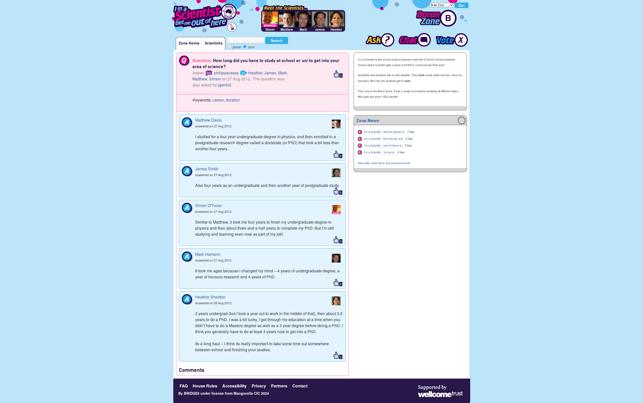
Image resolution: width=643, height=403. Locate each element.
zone (251, 47)
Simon (215, 79)
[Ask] (378, 40)
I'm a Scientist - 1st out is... (380, 152)
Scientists (214, 43)
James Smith (206, 169)
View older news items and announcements (384, 163)
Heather (255, 73)
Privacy (259, 386)
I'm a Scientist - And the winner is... (385, 132)
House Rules (205, 386)
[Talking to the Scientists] (414, 40)
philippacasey (226, 73)
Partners (279, 386)
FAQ (184, 386)
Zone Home (189, 43)
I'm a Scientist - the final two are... (384, 138)
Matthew (199, 79)
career (218, 100)
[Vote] (451, 40)
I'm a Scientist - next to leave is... (384, 145)
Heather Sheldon (210, 297)
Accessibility (234, 386)
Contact (299, 386)
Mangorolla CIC (247, 393)
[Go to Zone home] (435, 18)
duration (233, 100)
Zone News (367, 121)
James (270, 73)
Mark (282, 73)
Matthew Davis (208, 120)
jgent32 (224, 85)
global (236, 47)
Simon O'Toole (208, 205)
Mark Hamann (207, 254)
